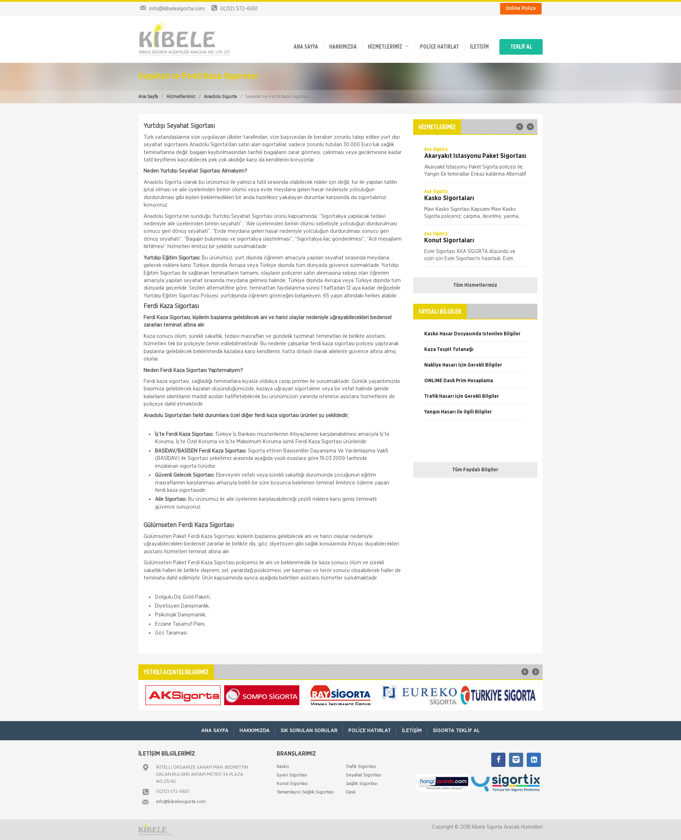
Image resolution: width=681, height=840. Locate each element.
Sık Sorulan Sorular (309, 730)
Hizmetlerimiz (181, 96)
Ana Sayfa (148, 96)
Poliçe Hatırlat (439, 47)
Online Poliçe (520, 8)
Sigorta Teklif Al (456, 730)
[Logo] (184, 39)
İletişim (479, 47)
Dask (351, 792)
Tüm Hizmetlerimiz (475, 285)
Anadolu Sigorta (220, 96)
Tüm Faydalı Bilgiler (475, 469)
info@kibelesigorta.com (181, 802)
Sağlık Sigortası (361, 783)
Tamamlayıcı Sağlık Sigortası (305, 792)
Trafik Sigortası (361, 766)
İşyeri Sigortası (292, 775)
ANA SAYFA (306, 47)
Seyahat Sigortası (363, 775)
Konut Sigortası (292, 783)
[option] (475, 164)
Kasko (283, 766)
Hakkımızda (343, 47)
